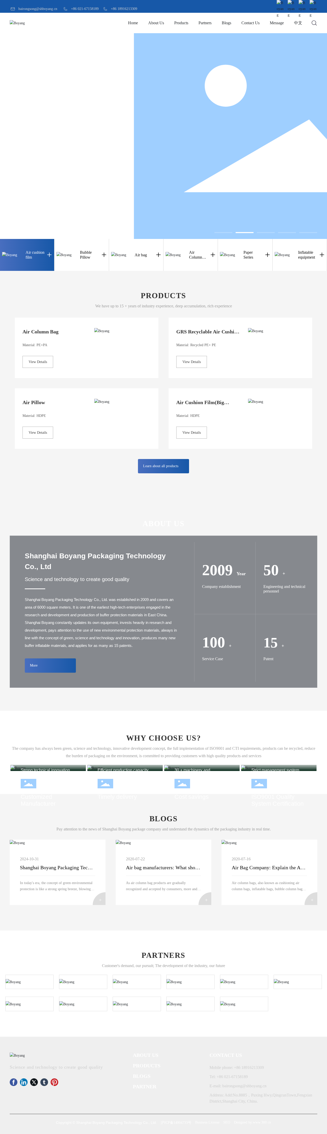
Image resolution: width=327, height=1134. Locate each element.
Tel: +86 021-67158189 (228, 1077)
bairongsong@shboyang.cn (37, 9)
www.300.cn (262, 1122)
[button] (223, 232)
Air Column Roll (195, 257)
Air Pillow (33, 402)
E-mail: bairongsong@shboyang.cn (237, 1086)
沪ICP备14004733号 (176, 1123)
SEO (226, 1122)
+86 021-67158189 (85, 9)
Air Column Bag (40, 331)
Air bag (141, 255)
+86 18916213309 (124, 9)
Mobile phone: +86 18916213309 (236, 1067)
